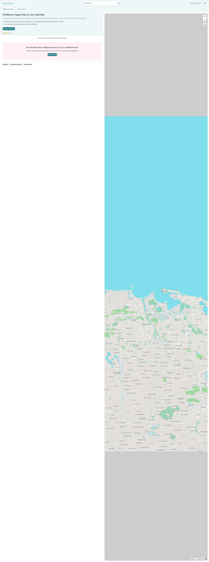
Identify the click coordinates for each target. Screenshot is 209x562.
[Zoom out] (204, 19)
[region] (156, 287)
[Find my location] (204, 24)
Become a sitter (195, 3)
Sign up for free (9, 28)
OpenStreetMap (201, 559)
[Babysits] (8, 3)
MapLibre (193, 559)
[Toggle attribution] (206, 559)
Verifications (9, 9)
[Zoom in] (204, 16)
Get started (52, 54)
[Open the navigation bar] (204, 3)
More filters (22, 9)
